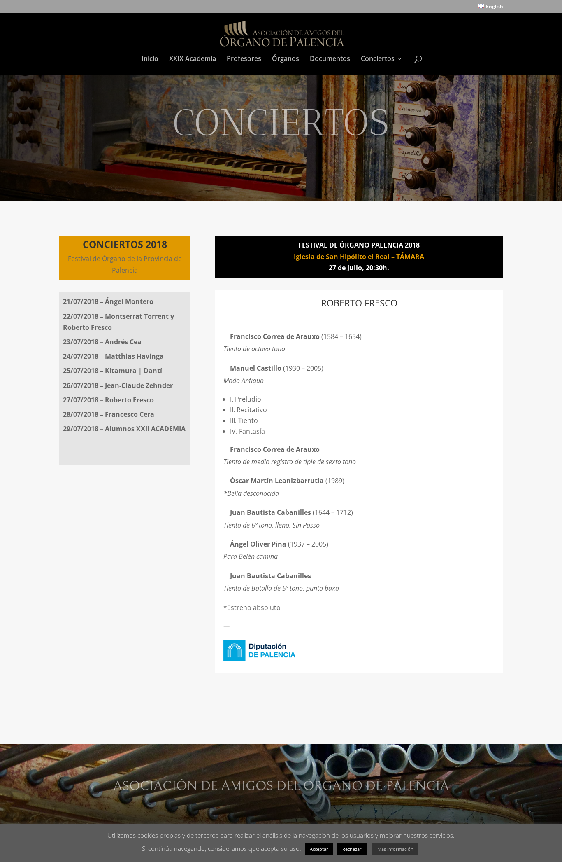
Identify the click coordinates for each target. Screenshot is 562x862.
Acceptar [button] (319, 849)
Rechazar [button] (352, 849)
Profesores (244, 59)
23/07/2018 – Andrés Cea (102, 341)
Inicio (150, 59)
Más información (395, 849)
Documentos (330, 59)
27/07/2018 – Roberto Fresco (108, 399)
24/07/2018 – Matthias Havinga (113, 356)
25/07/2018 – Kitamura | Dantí (112, 370)
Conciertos (378, 59)
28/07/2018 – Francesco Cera (108, 414)
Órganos (285, 59)
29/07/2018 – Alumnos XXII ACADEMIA (124, 428)
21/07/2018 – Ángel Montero (108, 301)
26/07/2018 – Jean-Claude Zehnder (118, 385)
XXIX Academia (192, 59)
